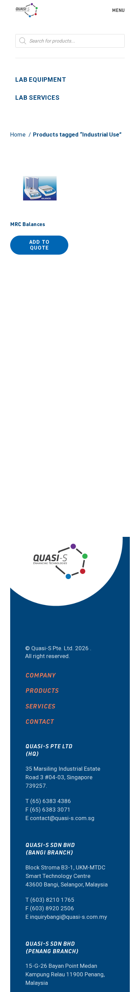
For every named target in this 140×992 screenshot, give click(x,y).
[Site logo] (26, 9)
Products (42, 690)
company (40, 675)
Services (40, 706)
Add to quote (39, 245)
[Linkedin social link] (52, 630)
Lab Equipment (40, 79)
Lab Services (37, 97)
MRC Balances (27, 224)
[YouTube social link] (34, 630)
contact (39, 721)
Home (18, 134)
